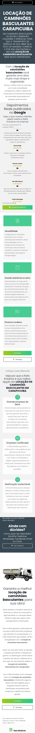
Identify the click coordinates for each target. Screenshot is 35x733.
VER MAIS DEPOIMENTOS (18, 207)
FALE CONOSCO (18, 2)
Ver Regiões (17, 353)
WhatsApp (18, 359)
